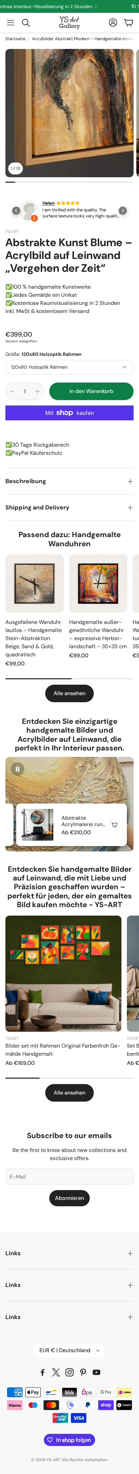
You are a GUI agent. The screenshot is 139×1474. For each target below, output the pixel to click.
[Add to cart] (114, 825)
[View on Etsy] (29, 211)
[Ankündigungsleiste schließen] (132, 5)
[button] (10, 23)
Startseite (15, 39)
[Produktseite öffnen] (34, 583)
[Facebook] (42, 1372)
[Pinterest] (83, 1372)
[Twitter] (56, 1372)
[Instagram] (69, 1372)
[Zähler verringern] (12, 391)
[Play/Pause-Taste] (17, 769)
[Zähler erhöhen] (37, 391)
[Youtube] (96, 1372)
